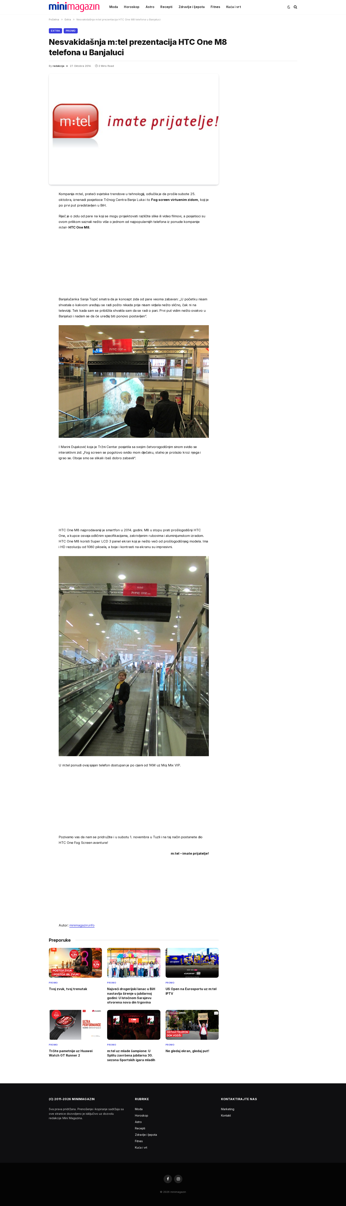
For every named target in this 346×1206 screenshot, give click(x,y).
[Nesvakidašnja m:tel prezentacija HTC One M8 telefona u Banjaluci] (134, 129)
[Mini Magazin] (74, 7)
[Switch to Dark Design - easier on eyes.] (288, 7)
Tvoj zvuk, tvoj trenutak (68, 989)
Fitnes (215, 7)
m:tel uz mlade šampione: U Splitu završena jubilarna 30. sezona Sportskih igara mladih (131, 1055)
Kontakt (226, 1115)
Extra (55, 30)
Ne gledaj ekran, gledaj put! (187, 1051)
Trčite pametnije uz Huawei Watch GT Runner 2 (71, 1053)
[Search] (295, 7)
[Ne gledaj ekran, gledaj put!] (192, 1025)
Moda (113, 7)
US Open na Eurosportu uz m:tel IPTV (191, 991)
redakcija (58, 65)
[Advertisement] (134, 263)
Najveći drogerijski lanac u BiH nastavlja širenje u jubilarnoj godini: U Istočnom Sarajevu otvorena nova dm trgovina (131, 995)
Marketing (227, 1109)
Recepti (166, 7)
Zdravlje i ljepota (192, 7)
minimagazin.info (82, 925)
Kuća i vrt (233, 7)
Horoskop (131, 7)
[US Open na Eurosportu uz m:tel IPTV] (192, 963)
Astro (150, 7)
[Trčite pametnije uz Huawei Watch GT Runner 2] (75, 1025)
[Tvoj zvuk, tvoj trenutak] (75, 963)
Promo (71, 30)
